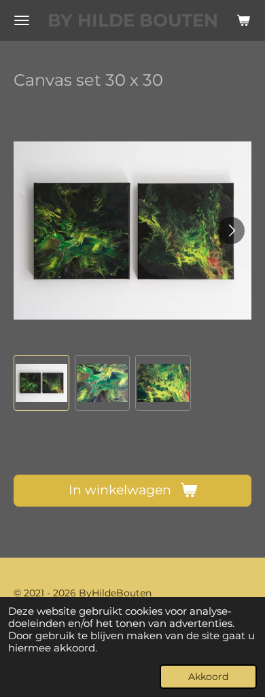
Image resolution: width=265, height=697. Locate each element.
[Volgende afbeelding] (231, 230)
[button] (41, 383)
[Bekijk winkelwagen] (243, 20)
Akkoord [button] (208, 676)
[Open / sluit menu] (22, 20)
